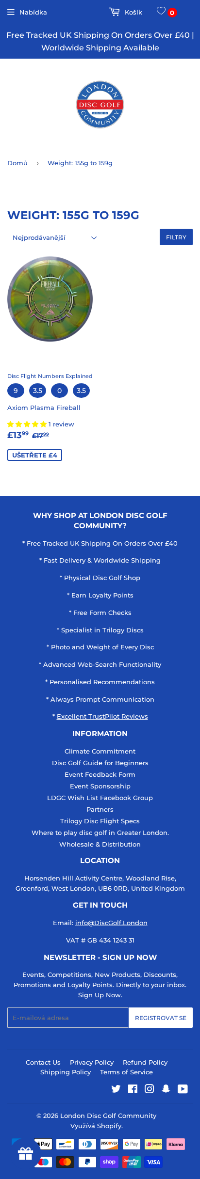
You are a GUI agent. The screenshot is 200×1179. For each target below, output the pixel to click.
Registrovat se (160, 1018)
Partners (100, 809)
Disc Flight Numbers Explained (50, 376)
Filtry (176, 237)
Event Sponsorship (100, 786)
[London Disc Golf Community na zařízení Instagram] (149, 1090)
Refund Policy (145, 1062)
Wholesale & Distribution (100, 844)
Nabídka (33, 12)
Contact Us (43, 1062)
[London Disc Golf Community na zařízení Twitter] (116, 1090)
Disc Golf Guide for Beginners (100, 763)
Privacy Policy (92, 1062)
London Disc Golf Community (108, 1115)
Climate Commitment (100, 751)
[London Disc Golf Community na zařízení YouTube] (183, 1090)
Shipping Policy (65, 1072)
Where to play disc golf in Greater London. (100, 832)
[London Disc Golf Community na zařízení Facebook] (133, 1090)
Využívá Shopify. (96, 1126)
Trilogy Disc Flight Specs (100, 821)
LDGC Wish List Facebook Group (100, 798)
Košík (132, 12)
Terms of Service (126, 1072)
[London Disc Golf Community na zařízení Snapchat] (166, 1090)
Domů (17, 163)
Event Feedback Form (100, 774)
